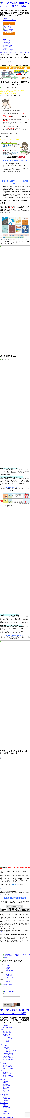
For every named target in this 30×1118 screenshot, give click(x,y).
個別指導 (5, 1045)
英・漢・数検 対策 (8, 1058)
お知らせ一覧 (6, 1035)
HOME (4, 39)
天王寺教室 (9, 974)
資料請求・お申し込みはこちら (8, 1117)
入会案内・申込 (7, 42)
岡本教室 (8, 965)
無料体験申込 (6, 1098)
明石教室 (8, 967)
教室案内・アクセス (8, 45)
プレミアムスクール (11, 1050)
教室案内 (2, 1079)
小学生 (1, 1044)
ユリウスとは (6, 40)
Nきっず (8, 1048)
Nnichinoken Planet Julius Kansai (12, 1115)
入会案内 (5, 1100)
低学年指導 (6, 1047)
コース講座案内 (7, 1034)
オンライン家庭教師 (8, 1059)
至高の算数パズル (10, 1052)
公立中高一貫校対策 (8, 1053)
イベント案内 (9, 1040)
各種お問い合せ (4, 1103)
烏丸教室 (8, 981)
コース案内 (9, 1038)
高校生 (1, 1070)
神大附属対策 (9, 1055)
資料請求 (5, 1097)
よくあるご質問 (7, 46)
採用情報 (5, 1106)
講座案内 (8, 1037)
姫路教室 (8, 968)
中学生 (1, 1062)
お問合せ (5, 1095)
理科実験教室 (6, 1056)
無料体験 (5, 18)
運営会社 (5, 1104)
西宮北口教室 (9, 970)
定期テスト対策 (7, 1065)
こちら (1, 894)
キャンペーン (9, 1041)
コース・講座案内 (7, 43)
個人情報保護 (6, 1107)
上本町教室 (9, 975)
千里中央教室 (9, 977)
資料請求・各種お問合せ (9, 20)
